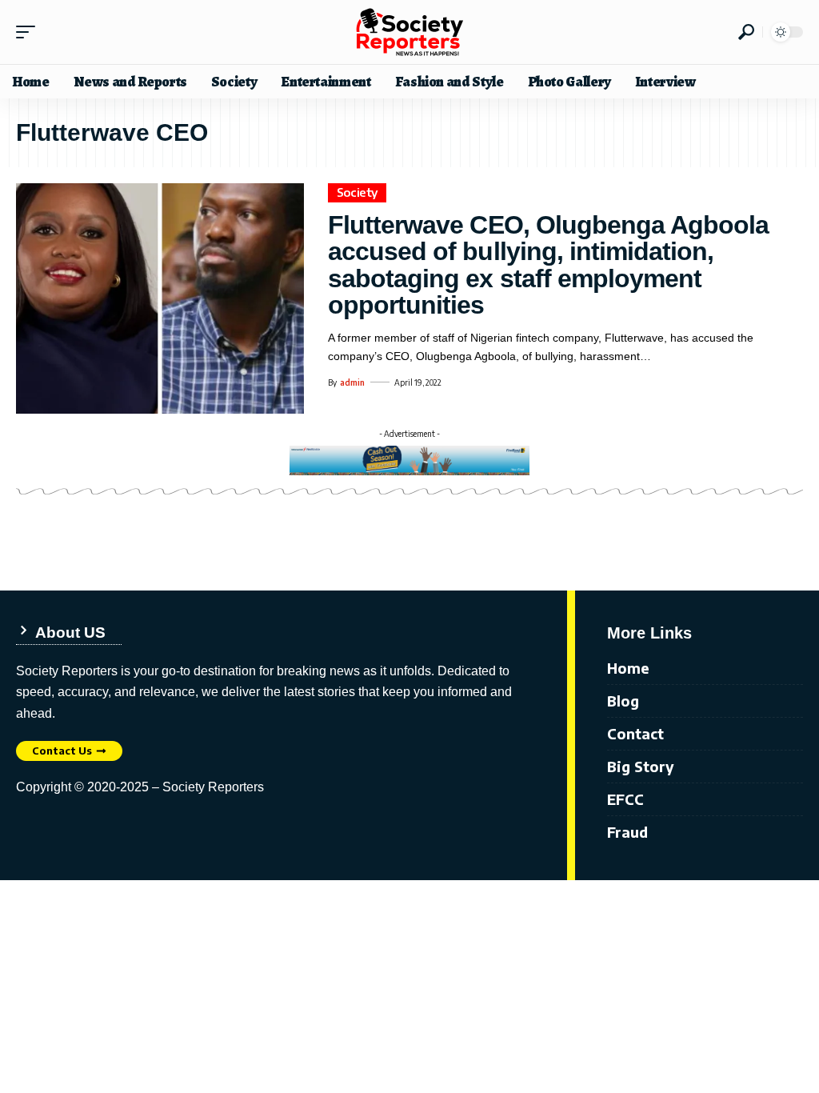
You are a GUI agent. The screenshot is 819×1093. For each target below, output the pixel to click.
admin (352, 382)
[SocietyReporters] (409, 32)
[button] (29, 32)
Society (357, 192)
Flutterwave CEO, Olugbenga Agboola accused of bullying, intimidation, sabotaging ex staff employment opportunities (548, 265)
